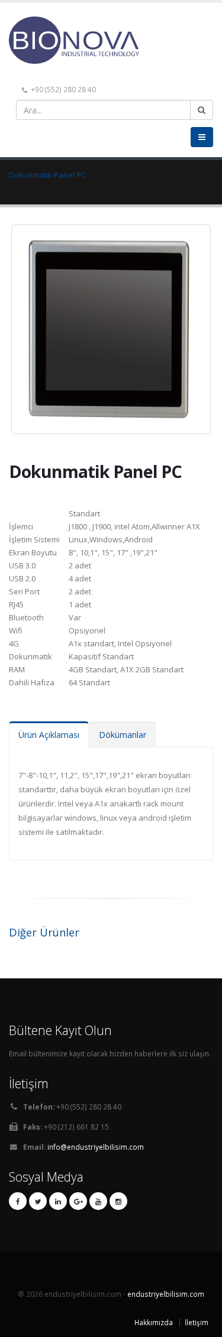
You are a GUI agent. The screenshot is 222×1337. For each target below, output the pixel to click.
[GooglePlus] (78, 1201)
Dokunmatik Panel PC (47, 175)
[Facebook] (18, 1201)
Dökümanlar (122, 734)
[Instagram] (118, 1201)
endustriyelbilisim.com (165, 1294)
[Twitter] (38, 1201)
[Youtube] (98, 1201)
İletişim (196, 1322)
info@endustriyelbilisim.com (95, 1146)
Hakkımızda (153, 1322)
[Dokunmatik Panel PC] (113, 324)
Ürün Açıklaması (48, 734)
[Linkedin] (58, 1201)
